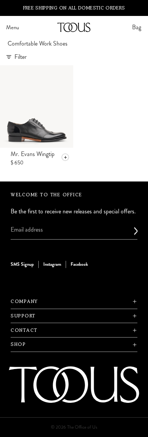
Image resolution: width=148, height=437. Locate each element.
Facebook (79, 264)
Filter (20, 56)
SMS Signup (22, 264)
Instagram (52, 264)
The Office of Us (82, 427)
